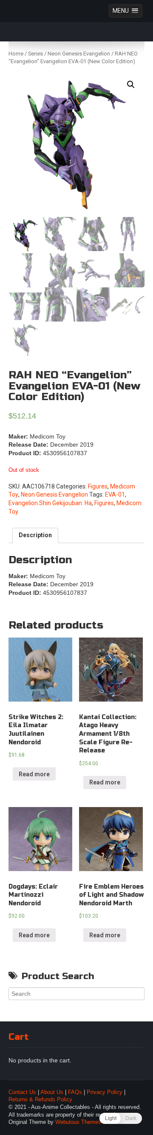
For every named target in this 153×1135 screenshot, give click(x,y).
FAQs (75, 1092)
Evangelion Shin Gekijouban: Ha (50, 503)
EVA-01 (115, 494)
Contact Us (22, 1092)
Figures (98, 486)
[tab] (35, 535)
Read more (34, 774)
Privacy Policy (104, 1092)
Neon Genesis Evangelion (79, 53)
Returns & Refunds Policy (40, 1100)
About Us (51, 1092)
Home (15, 53)
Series (35, 53)
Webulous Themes (78, 1122)
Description (35, 535)
